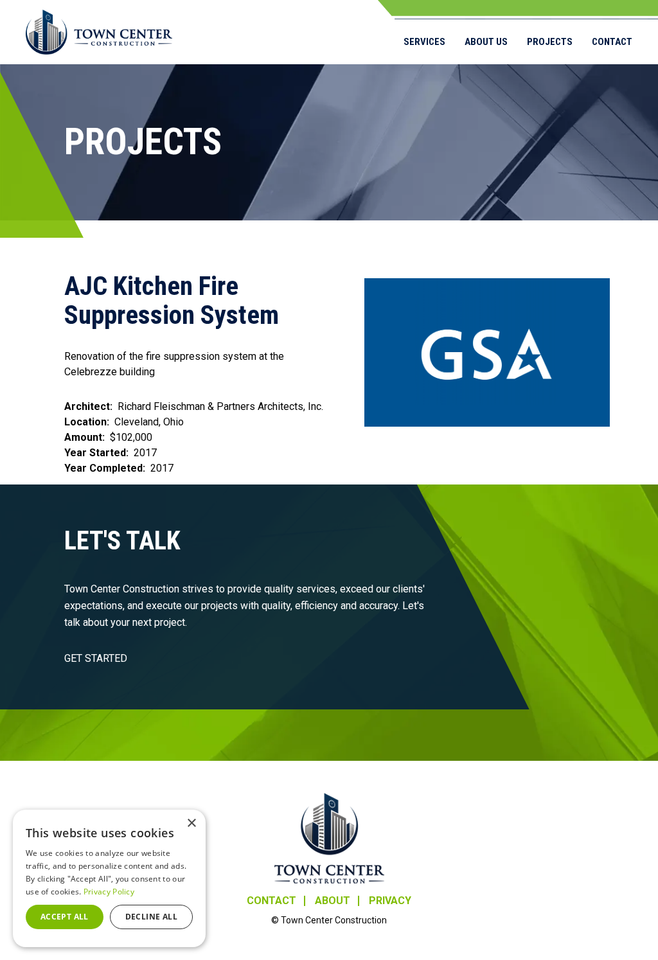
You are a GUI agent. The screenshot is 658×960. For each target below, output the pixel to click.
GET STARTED (95, 658)
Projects (550, 42)
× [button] (191, 823)
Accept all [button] (64, 916)
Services (424, 42)
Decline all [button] (151, 916)
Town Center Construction (329, 838)
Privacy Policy (109, 891)
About (332, 901)
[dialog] (109, 878)
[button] (487, 352)
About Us (486, 42)
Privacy (390, 901)
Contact (612, 42)
